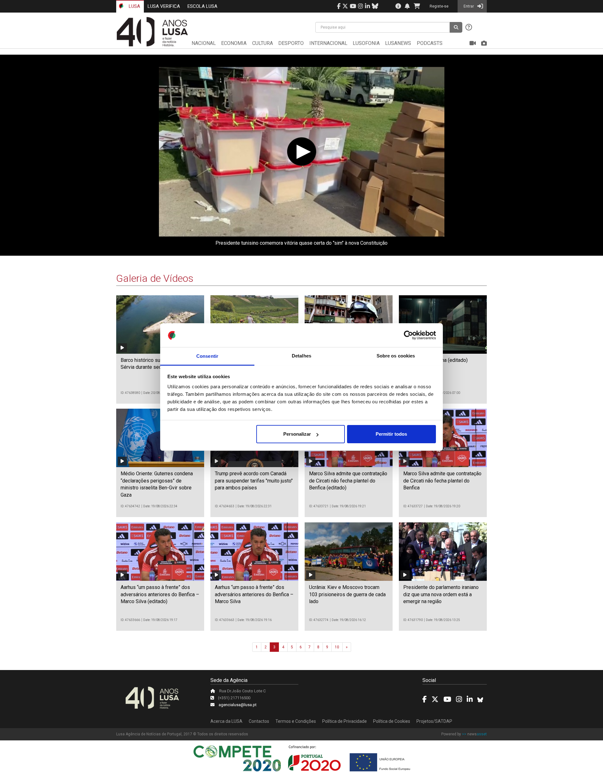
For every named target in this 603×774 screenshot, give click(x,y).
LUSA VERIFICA (164, 6)
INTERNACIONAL (328, 43)
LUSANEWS (398, 43)
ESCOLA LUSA (202, 6)
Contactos (259, 721)
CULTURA (262, 43)
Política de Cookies (391, 721)
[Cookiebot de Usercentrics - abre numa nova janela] (408, 335)
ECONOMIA (234, 43)
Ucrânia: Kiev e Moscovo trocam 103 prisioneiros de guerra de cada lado (347, 594)
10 (337, 647)
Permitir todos (391, 434)
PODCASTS (430, 43)
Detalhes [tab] (301, 356)
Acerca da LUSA (226, 721)
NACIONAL (204, 43)
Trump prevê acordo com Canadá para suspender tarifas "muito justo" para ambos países (254, 481)
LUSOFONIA (366, 43)
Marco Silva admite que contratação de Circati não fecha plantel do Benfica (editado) (348, 481)
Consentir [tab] (207, 356)
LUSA (134, 6)
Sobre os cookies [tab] (396, 356)
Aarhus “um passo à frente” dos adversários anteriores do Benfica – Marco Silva (254, 594)
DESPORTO (291, 43)
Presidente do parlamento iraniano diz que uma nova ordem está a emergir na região (441, 594)
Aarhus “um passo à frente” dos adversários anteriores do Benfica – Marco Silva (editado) (160, 594)
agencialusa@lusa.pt (238, 704)
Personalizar (297, 434)
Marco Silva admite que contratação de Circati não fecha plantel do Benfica (442, 481)
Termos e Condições (295, 721)
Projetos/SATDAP (434, 721)
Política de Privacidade (344, 721)
